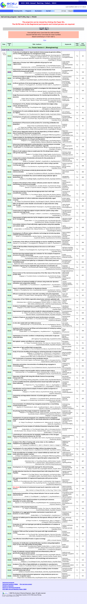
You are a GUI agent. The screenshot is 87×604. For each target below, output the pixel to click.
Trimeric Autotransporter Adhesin (66, 182)
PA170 (9, 495)
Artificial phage (66, 244)
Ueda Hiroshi (57, 58)
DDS (63, 447)
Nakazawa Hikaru (33, 258)
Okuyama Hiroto (42, 577)
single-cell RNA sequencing (66, 62)
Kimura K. (49, 353)
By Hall (48, 11)
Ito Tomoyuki (45, 256)
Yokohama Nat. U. (42, 65)
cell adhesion (65, 306)
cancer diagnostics (67, 455)
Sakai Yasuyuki (49, 93)
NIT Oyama (35, 339)
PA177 (9, 539)
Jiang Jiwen (35, 379)
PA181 (9, 565)
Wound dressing (66, 466)
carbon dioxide (66, 204)
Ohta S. (59, 135)
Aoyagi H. (58, 445)
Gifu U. (47, 360)
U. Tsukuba (24, 445)
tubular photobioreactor (66, 107)
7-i (77, 570)
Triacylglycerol (65, 221)
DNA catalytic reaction (67, 454)
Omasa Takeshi (56, 156)
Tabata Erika (31, 577)
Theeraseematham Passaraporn (34, 207)
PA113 (9, 140)
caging (64, 226)
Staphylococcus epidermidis (66, 442)
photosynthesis (66, 566)
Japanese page (82, 1)
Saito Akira (30, 147)
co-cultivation (65, 263)
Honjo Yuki (46, 295)
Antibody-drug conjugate (66, 404)
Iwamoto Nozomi (42, 367)
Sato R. (52, 407)
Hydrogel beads (66, 215)
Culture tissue (65, 343)
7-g (77, 546)
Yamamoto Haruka (55, 398)
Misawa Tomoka (31, 431)
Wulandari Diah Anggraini (53, 481)
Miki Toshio (31, 304)
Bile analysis (65, 313)
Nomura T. (58, 515)
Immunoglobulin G (67, 207)
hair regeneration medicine (66, 370)
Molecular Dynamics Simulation (67, 185)
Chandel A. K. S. (40, 386)
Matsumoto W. (49, 422)
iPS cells (64, 167)
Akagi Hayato (33, 178)
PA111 (9, 126)
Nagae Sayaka (47, 154)
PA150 (9, 378)
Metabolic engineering (68, 158)
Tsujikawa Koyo (44, 140)
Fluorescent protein (67, 97)
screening (64, 355)
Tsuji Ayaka (34, 437)
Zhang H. (30, 422)
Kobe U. (25, 161)
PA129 (9, 249)
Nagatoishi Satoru (37, 556)
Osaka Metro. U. (29, 73)
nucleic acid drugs (66, 499)
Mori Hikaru (30, 295)
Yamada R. (58, 284)
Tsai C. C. (48, 385)
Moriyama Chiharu (41, 227)
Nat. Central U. (30, 490)
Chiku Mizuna (35, 140)
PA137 (9, 301)
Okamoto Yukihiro (55, 290)
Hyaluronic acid (66, 552)
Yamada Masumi (56, 379)
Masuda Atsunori (56, 109)
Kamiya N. (58, 215)
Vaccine (64, 449)
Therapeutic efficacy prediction (67, 521)
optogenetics (65, 176)
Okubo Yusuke (56, 461)
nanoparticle (65, 382)
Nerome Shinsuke (55, 534)
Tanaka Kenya (47, 236)
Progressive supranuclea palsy (66, 141)
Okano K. (58, 85)
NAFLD (64, 89)
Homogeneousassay (67, 57)
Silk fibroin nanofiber (67, 247)
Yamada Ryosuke (56, 73)
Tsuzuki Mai (34, 534)
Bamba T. (38, 161)
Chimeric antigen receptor (66, 414)
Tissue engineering (67, 250)
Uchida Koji (57, 57)
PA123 (9, 206)
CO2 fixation (65, 104)
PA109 (9, 112)
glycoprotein (65, 194)
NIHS (50, 461)
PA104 (9, 78)
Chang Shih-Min (40, 490)
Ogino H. (58, 286)
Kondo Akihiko (41, 238)
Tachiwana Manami (44, 534)
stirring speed (65, 79)
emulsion (64, 531)
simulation (65, 90)
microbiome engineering (65, 85)
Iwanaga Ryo (38, 295)
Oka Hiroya (57, 392)
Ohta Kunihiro (25, 129)
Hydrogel (64, 398)
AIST (47, 462)
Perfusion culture (66, 152)
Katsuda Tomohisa (55, 297)
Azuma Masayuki (56, 196)
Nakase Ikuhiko (38, 229)
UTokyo (16, 135)
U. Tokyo (50, 57)
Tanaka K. (58, 353)
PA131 (9, 262)
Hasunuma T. (57, 161)
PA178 (9, 546)
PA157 (9, 429)
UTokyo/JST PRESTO (47, 135)
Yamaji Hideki (57, 295)
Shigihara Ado (37, 107)
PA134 (9, 284)
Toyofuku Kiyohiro (30, 502)
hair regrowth (65, 324)
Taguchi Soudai (45, 114)
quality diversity (66, 354)
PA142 (9, 330)
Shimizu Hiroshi (44, 178)
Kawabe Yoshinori (55, 483)
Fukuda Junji (57, 67)
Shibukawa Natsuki (43, 126)
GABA (63, 438)
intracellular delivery (67, 227)
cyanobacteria (65, 563)
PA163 (9, 449)
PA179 (9, 554)
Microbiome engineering (65, 242)
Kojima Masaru (56, 118)
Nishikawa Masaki (55, 91)
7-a (77, 56)
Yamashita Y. (47, 515)
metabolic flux (65, 178)
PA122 (9, 200)
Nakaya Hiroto (33, 527)
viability (64, 444)
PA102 (9, 65)
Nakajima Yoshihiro (55, 462)
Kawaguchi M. (43, 243)
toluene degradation (67, 392)
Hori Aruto (31, 571)
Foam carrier (65, 546)
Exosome (64, 360)
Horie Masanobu (18, 50)
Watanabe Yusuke (37, 508)
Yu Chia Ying (49, 490)
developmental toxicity (68, 459)
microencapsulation (67, 482)
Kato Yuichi (41, 437)
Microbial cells (65, 515)
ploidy (63, 508)
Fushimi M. (57, 422)
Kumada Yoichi (44, 263)
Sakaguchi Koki (35, 561)
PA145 (9, 348)
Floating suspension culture (67, 164)
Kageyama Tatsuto (45, 67)
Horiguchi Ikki (44, 118)
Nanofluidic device (67, 428)
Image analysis (66, 137)
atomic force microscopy (65, 274)
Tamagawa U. (46, 109)
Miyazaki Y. (37, 496)
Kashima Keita (57, 339)
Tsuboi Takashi (30, 100)
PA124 (9, 213)
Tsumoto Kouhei (47, 556)
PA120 (9, 185)
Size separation (66, 358)
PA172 (9, 508)
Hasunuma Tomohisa (55, 238)
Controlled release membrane (66, 494)
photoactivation (66, 228)
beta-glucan (65, 319)
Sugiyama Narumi (55, 256)
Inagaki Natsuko (47, 468)
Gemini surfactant (66, 486)
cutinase (64, 281)
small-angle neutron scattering (67, 489)
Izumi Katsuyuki (44, 474)
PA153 (9, 398)
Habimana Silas (28, 481)
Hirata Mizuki (38, 571)
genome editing (66, 560)
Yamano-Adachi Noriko (42, 156)
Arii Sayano (29, 360)
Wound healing (66, 397)
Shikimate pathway (67, 161)
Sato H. (41, 445)
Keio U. (52, 520)
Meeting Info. (18, 11)
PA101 (9, 56)
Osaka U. (23, 79)
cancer (64, 509)
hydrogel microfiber (67, 568)
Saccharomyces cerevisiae (66, 192)
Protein (64, 254)
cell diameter (65, 78)
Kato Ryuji (58, 142)
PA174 (9, 520)
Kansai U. (21, 85)
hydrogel (64, 383)
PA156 (9, 421)
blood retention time (67, 135)
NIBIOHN (43, 414)
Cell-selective (65, 473)
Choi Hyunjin (57, 313)
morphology (65, 561)
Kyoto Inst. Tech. (19, 263)
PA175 (9, 526)
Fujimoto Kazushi (36, 187)
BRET (63, 173)
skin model (65, 323)
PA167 (9, 473)
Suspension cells (66, 411)
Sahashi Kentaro (36, 142)
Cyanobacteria (66, 437)
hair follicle (65, 303)
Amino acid (65, 400)
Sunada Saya (45, 339)
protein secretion (66, 196)
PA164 (9, 454)
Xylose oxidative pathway (66, 233)
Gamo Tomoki (56, 546)
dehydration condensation (65, 338)
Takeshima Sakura (42, 349)
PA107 (9, 98)
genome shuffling (66, 352)
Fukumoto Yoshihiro (55, 547)
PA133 (9, 275)
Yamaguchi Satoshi (43, 201)
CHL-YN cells (65, 206)
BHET (63, 330)
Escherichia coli (66, 159)
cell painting (65, 307)
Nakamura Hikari (35, 372)
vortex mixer (65, 445)
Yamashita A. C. (56, 496)
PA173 (9, 513)
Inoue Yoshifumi (42, 73)
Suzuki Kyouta (57, 540)
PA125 (9, 219)
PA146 (9, 354)
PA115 (9, 153)
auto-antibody (66, 112)
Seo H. (36, 520)
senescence (65, 558)
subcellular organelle (67, 148)
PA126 (9, 227)
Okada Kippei (33, 79)
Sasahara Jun (33, 186)
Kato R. (59, 356)
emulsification (65, 535)
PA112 (9, 133)
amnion (64, 302)
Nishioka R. (30, 407)
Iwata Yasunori (29, 450)
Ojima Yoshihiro (43, 196)
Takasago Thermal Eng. (22, 107)
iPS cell (64, 461)
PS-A (44, 40)
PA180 (9, 560)
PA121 (9, 194)
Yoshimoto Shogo (55, 186)
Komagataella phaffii (67, 70)
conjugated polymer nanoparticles (67, 133)
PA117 (9, 166)
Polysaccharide (66, 450)
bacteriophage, (66, 82)
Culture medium (66, 314)
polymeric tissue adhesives (66, 385)
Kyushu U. (25, 213)
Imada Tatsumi (32, 566)
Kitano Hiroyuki (37, 481)
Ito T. (59, 386)
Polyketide (65, 266)
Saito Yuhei (45, 379)
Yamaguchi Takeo (56, 577)
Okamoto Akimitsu (55, 201)
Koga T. (33, 213)
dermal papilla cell (66, 373)
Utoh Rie (45, 571)
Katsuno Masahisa (46, 142)
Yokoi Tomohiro (31, 307)
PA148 (9, 366)
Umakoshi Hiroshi (55, 291)
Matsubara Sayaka (36, 546)
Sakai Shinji (57, 120)
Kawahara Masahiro (55, 414)
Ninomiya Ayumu (56, 55)
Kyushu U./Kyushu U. (46, 408)
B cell (63, 127)
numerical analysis (67, 76)
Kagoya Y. (58, 520)
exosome (64, 374)
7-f (77, 90)
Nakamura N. (37, 135)
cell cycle (64, 295)
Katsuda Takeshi (42, 91)
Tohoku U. (24, 256)
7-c (77, 348)
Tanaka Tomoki (42, 85)
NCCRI (16, 431)
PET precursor (65, 332)
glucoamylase (65, 335)
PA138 (9, 307)
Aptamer (64, 578)
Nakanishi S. (34, 445)
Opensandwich (66, 54)
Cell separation (66, 379)
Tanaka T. (25, 243)
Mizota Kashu (41, 462)
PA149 (9, 372)
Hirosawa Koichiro (55, 360)
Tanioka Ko (34, 166)
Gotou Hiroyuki (44, 412)
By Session (38, 11)
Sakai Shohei (39, 154)
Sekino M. (50, 424)
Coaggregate (65, 513)
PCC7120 (38, 436)
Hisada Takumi (56, 412)
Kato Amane (43, 186)
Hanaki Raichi (45, 398)
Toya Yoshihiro (57, 178)
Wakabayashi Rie (30, 483)
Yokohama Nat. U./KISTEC (29, 67)
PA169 (9, 488)
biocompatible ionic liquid (67, 503)
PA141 (9, 324)
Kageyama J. (36, 331)
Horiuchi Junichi (56, 263)
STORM (64, 361)
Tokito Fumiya (48, 313)
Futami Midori (57, 114)
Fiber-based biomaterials (65, 119)
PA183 (9, 576)
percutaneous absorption (65, 501)
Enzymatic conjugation (68, 408)
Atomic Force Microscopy (65, 188)
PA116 (9, 159)
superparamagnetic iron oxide (67, 421)
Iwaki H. (50, 85)
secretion (64, 321)
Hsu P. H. (32, 385)
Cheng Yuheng (27, 379)
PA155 (9, 413)
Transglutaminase (66, 210)
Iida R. (35, 407)
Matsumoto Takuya (43, 74)
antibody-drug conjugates (66, 364)
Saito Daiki (32, 536)
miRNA (64, 519)
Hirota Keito (38, 324)
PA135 (9, 290)
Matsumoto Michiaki (55, 400)
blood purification (66, 113)
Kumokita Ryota (56, 236)
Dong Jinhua (46, 58)
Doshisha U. (33, 398)
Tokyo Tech (24, 55)
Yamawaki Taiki (32, 263)
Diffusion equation (67, 497)
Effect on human (66, 344)
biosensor (64, 124)
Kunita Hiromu (56, 154)
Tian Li (34, 98)
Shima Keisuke (44, 79)
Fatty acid (64, 92)
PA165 (9, 461)
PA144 (9, 343)
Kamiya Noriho (42, 483)
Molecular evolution (67, 257)
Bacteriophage (66, 240)
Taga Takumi (35, 474)
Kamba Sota (44, 220)
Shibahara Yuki (29, 229)
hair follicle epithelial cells (67, 65)
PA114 (9, 146)
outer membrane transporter (66, 390)
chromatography (66, 349)
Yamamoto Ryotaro (29, 201)
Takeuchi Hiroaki (34, 412)
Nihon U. (49, 302)
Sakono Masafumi (55, 173)
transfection (65, 296)
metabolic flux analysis (68, 565)
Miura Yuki (25, 91)
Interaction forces (66, 512)
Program (28, 11)
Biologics (64, 539)
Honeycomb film (66, 378)
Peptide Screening (66, 471)
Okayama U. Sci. (24, 114)
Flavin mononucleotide (68, 170)
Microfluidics (65, 376)
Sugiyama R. (31, 85)
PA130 (9, 256)
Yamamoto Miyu (43, 318)
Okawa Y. (39, 213)
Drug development (67, 311)
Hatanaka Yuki (26, 437)
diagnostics (65, 131)
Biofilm (64, 544)
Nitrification (65, 547)
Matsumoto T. (47, 284)
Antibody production (67, 155)
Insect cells (65, 294)
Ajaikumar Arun (28, 290)
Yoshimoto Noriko (55, 349)
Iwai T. (33, 161)
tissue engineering (67, 570)
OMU (18, 360)
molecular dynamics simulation (67, 285)
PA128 (9, 242)
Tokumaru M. (26, 135)
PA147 (9, 360)
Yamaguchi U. (26, 349)
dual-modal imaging (67, 423)
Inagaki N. (52, 386)
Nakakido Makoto (26, 556)
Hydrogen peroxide (67, 528)
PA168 (9, 481)
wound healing (66, 469)
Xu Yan (59, 361)
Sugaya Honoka (43, 554)
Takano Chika (57, 302)
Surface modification (67, 525)
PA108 (9, 106)
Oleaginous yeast (66, 219)
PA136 (9, 295)
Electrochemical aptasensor (66, 575)
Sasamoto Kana (56, 126)
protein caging (66, 198)
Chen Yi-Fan (57, 490)
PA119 (9, 177)
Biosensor (64, 96)
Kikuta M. (46, 445)
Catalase (64, 526)
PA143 (9, 337)
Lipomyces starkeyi (67, 218)
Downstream (65, 541)
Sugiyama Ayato (44, 307)
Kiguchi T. (46, 496)
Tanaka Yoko (22, 431)
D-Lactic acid (65, 73)
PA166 (9, 467)
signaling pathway (67, 462)
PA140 (9, 318)
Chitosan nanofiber (67, 117)
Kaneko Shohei (37, 343)
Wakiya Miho (28, 236)
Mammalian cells (66, 153)
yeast (63, 144)
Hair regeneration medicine (66, 299)
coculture (64, 571)
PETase (64, 329)
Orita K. (47, 213)
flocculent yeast (66, 262)
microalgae (65, 105)
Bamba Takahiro (37, 236)
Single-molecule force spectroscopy (67, 271)
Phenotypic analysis (67, 412)
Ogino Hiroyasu (56, 74)
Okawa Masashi (30, 554)
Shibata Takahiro (42, 57)
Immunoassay (65, 56)
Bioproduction (66, 238)
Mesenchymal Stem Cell (67, 474)
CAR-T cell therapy (66, 517)
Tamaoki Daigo (39, 360)
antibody (64, 125)
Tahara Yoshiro (56, 401)
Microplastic (65, 341)
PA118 (9, 172)
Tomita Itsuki (35, 267)
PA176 (9, 533)
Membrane (65, 290)
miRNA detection (66, 452)
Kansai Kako (23, 546)
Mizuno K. (40, 353)
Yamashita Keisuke (41, 98)
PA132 (9, 267)
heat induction (66, 480)
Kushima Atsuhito (36, 313)
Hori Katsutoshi (56, 187)
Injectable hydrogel (67, 467)
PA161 (9, 437)
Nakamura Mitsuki (41, 173)
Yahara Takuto (38, 194)
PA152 (9, 391)
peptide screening (66, 309)
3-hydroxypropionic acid (67, 146)
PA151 (9, 384)
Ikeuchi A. (58, 355)
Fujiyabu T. (57, 385)
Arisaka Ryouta (45, 55)
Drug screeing (65, 139)
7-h (77, 513)
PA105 (9, 84)
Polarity (64, 291)
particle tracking (66, 166)
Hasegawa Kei (33, 250)
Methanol (64, 72)
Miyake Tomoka (46, 107)
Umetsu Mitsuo (56, 258)
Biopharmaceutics (66, 407)
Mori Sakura (36, 392)
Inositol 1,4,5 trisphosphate (65, 99)
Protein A (64, 538)
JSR (49, 540)
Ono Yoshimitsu (36, 55)
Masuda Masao (56, 107)
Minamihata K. (56, 213)
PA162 (9, 443)
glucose (64, 336)
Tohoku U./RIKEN (44, 258)
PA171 (9, 502)
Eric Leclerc (57, 93)
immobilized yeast (66, 260)
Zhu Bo (40, 58)
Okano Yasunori (56, 79)
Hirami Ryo (34, 118)
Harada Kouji (33, 400)
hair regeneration (66, 67)
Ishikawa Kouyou (56, 65)
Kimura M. (58, 407)
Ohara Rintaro (43, 461)
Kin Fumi (58, 300)
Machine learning (66, 256)
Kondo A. (47, 161)
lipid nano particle (66, 346)
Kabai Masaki (34, 256)
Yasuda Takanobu (29, 58)
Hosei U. (27, 496)
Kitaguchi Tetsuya (56, 60)
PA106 (9, 90)
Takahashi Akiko (41, 431)
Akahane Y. (27, 456)
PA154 (9, 406)
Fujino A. (52, 445)
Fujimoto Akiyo (56, 474)
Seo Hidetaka (28, 127)
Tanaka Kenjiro (56, 140)
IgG (63, 348)
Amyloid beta (65, 288)
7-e (77, 112)
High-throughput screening (66, 212)
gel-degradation (66, 201)
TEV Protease (65, 172)
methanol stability (66, 283)
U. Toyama (30, 173)
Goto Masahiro (56, 504)
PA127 (9, 235)
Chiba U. (16, 379)
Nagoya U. (34, 57)
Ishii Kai (37, 468)
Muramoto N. (42, 356)
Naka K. (43, 385)
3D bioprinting (66, 116)
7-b (77, 284)
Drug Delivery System (67, 492)
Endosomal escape (67, 488)
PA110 (9, 118)
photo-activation (66, 200)
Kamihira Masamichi (55, 484)
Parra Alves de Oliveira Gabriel (52, 194)
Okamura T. (36, 284)
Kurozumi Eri (36, 114)
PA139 (9, 313)
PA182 (9, 570)
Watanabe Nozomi (41, 290)
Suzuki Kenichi (45, 361)
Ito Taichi (58, 468)
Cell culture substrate (67, 249)
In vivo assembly (66, 83)
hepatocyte (65, 481)
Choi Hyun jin (33, 91)
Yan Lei (45, 324)
